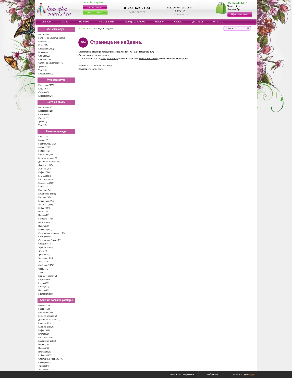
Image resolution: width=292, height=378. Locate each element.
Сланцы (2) (43, 114)
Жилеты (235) (44, 323)
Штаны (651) (44, 283)
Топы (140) (43, 262)
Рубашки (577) (45, 230)
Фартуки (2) (43, 269)
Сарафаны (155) (45, 244)
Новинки (84, 21)
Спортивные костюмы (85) (51, 359)
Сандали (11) (44, 59)
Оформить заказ (239, 14)
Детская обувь (56, 102)
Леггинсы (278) (45, 205)
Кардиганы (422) (46, 183)
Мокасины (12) (45, 52)
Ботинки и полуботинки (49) (51, 38)
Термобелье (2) (45, 247)
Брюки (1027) (44, 147)
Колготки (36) (44, 190)
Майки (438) (44, 208)
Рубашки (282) (45, 355)
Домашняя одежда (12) (49, 320)
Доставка (197, 21)
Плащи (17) (43, 290)
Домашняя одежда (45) (49, 162)
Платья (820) (44, 348)
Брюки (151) (44, 309)
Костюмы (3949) (46, 180)
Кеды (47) (43, 45)
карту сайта (97, 69)
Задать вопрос (94, 7)
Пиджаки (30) (44, 352)
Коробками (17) (45, 74)
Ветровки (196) (45, 219)
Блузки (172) (44, 140)
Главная (46, 21)
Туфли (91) (43, 67)
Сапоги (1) (43, 118)
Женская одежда (56, 131)
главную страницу (109, 59)
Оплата (178, 21)
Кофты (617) (44, 330)
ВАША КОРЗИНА (237, 3)
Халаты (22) (43, 272)
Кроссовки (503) (46, 85)
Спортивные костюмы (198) (51, 233)
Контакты (218, 21)
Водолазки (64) (45, 312)
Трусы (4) (42, 251)
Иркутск (180, 10)
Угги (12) (42, 125)
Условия (159, 21)
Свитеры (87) (44, 362)
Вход (86, 2)
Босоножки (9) (45, 107)
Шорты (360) (44, 280)
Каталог (64, 21)
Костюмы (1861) (46, 337)
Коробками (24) (45, 96)
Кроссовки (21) (45, 111)
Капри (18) (43, 187)
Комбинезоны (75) (47, 194)
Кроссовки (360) (46, 49)
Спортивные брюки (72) (49, 240)
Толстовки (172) (45, 370)
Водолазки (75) (45, 155)
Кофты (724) (44, 172)
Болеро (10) (44, 151)
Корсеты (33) (44, 197)
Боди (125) (43, 137)
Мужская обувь (56, 80)
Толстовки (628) (45, 258)
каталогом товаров (148, 59)
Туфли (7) (42, 122)
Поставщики (106, 21)
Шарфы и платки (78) (48, 276)
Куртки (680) (44, 334)
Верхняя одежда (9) (47, 158)
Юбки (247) (43, 287)
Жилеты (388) (44, 169)
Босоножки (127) (46, 34)
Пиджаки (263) (45, 222)
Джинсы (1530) (45, 165)
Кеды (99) (43, 89)
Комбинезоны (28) (47, 341)
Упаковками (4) (45, 294)
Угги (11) (42, 70)
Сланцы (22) (44, 56)
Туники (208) (44, 255)
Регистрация (96, 2)
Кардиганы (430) (46, 327)
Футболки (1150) (46, 265)
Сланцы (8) (43, 92)
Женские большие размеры (56, 300)
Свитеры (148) (45, 237)
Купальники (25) (46, 201)
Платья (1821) (44, 215)
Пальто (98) (43, 226)
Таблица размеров (134, 21)
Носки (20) (43, 212)
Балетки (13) (44, 42)
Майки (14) (43, 345)
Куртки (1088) (44, 176)
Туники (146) (44, 366)
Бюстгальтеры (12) (47, 144)
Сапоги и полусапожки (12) (51, 63)
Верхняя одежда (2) (47, 316)
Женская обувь (56, 29)
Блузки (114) (44, 305)
